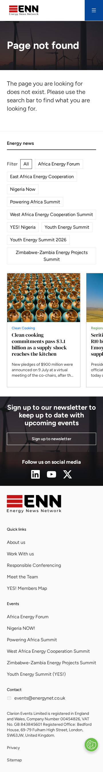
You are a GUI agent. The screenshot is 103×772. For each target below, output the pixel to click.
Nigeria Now (22, 189)
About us (16, 542)
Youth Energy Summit (67, 227)
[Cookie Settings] (91, 745)
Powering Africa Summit (35, 202)
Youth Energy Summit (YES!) (36, 674)
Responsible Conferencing (34, 565)
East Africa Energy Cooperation (42, 176)
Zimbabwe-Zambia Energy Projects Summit (52, 256)
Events (13, 603)
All (26, 164)
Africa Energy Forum (59, 164)
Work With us (20, 554)
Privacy (13, 747)
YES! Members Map (27, 588)
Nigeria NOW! (21, 628)
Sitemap (14, 760)
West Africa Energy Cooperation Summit (51, 214)
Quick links (16, 529)
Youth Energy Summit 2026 (38, 239)
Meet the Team (22, 577)
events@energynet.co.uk (39, 698)
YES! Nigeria (22, 227)
